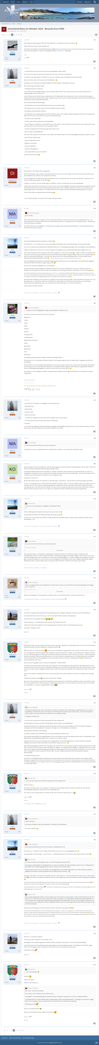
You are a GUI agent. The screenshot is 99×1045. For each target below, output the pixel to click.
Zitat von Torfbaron (32, 988)
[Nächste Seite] (21, 35)
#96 (95, 773)
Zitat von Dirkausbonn (33, 213)
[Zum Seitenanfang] (96, 1042)
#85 (95, 238)
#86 (95, 303)
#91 (95, 536)
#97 (95, 814)
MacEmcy (38, 803)
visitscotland (60, 50)
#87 (95, 400)
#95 (95, 703)
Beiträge (7, 59)
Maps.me (49, 854)
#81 (95, 40)
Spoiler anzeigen (31, 547)
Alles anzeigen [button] (60, 550)
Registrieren (88, 2)
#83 (95, 168)
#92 (95, 578)
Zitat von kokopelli (32, 707)
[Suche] (94, 2)
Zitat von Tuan (31, 503)
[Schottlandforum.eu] (49, 13)
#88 (95, 438)
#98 (95, 839)
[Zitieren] (94, 61)
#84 (95, 208)
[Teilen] (96, 35)
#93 (95, 609)
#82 (95, 68)
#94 (95, 642)
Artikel (6, 57)
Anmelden (79, 2)
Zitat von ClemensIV (32, 582)
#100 (94, 964)
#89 (95, 463)
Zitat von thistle (31, 442)
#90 (95, 499)
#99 (95, 933)
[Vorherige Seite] (3, 35)
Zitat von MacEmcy (32, 819)
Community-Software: (49, 1042)
